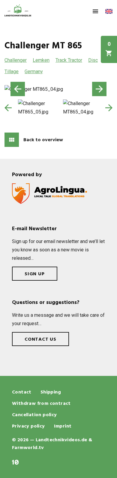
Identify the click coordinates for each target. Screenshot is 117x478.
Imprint (63, 426)
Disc (93, 60)
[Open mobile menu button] (95, 11)
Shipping (50, 392)
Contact (22, 392)
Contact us (40, 339)
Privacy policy (28, 426)
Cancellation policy (34, 415)
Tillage (11, 71)
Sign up (35, 274)
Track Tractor (69, 60)
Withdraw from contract (41, 404)
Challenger (15, 60)
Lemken (41, 60)
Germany (34, 71)
